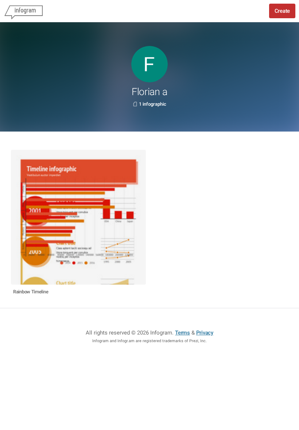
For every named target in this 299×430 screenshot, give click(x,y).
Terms (182, 332)
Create (282, 11)
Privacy (204, 332)
